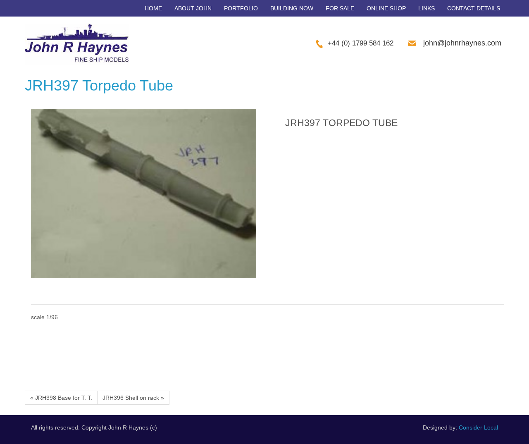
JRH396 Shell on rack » (133, 397)
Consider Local (478, 427)
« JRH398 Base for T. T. (61, 397)
